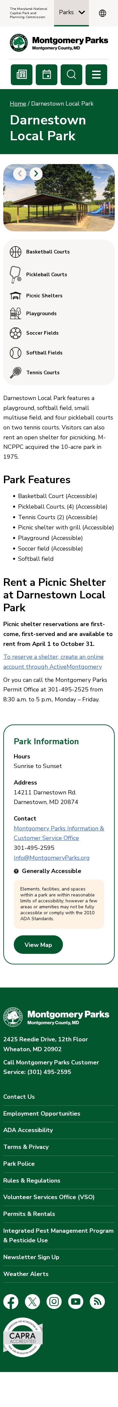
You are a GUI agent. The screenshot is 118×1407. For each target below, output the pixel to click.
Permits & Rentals (29, 1214)
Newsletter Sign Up (31, 1257)
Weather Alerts (26, 1274)
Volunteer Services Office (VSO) (49, 1197)
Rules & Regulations (31, 1181)
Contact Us (19, 1097)
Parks (66, 12)
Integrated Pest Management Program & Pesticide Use (58, 1236)
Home (18, 104)
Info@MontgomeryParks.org (52, 858)
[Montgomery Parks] (59, 42)
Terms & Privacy (26, 1147)
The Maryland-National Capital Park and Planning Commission (28, 13)
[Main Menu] (96, 74)
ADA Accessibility (28, 1130)
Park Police (19, 1164)
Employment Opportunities (41, 1114)
